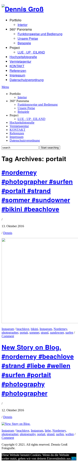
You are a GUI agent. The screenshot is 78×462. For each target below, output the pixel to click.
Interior (22, 24)
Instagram (8, 329)
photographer (10, 332)
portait (24, 332)
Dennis (7, 233)
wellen (69, 434)
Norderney (60, 329)
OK (73, 458)
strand (44, 332)
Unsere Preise (28, 38)
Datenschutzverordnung (27, 79)
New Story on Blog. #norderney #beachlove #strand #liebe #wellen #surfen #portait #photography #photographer (38, 370)
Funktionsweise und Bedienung (40, 34)
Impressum (17, 75)
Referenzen (18, 70)
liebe (48, 430)
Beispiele (24, 43)
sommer (34, 332)
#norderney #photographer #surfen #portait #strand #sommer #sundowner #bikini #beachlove (37, 190)
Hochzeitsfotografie (23, 57)
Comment (8, 336)
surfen (69, 332)
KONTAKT (17, 66)
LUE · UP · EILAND (31, 52)
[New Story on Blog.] (16, 423)
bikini (34, 329)
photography (28, 434)
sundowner (57, 332)
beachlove (22, 329)
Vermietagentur (20, 61)
